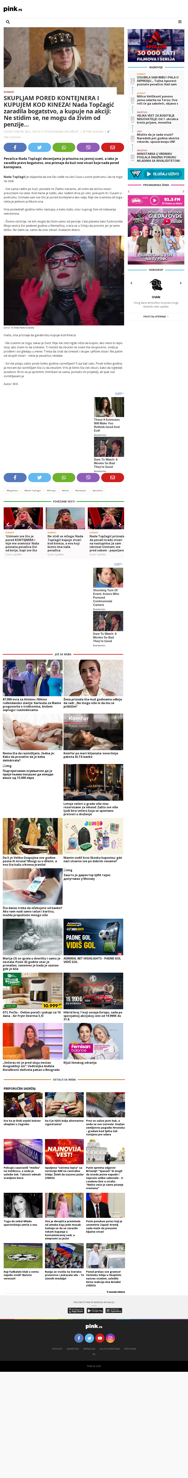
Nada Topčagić (32, 490)
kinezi (65, 490)
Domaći (9, 92)
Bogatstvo (12, 490)
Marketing (73, 1348)
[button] (7, 524)
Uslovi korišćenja (110, 1348)
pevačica (98, 490)
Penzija (51, 490)
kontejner (80, 490)
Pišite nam (130, 1348)
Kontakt (57, 1348)
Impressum (89, 1348)
